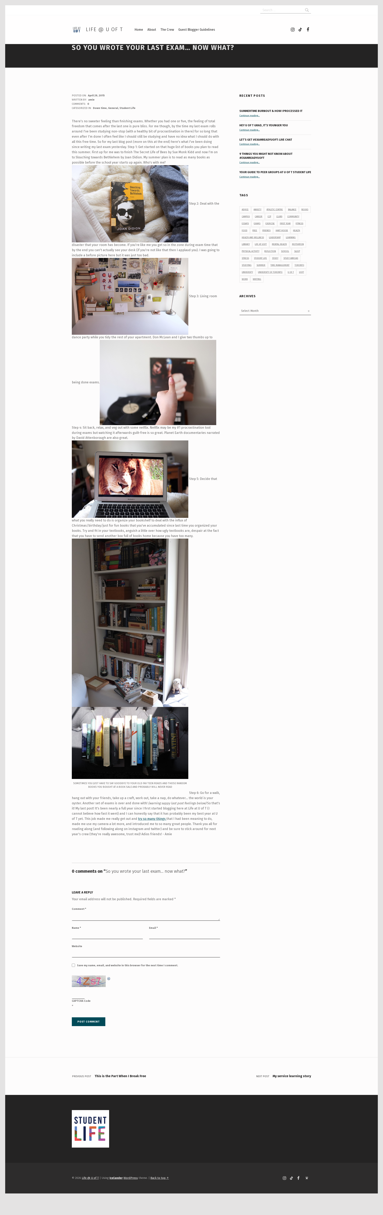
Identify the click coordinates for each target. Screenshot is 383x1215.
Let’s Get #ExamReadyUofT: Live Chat (265, 139)
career (258, 216)
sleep (297, 251)
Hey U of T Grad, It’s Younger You (263, 125)
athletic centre (275, 209)
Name (76, 927)
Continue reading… (249, 115)
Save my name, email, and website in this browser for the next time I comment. (127, 965)
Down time (100, 108)
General (113, 108)
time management (279, 265)
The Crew (167, 30)
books (304, 209)
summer (261, 265)
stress (245, 258)
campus (246, 216)
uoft (301, 272)
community (293, 216)
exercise (270, 223)
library (246, 244)
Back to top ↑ (159, 1178)
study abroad (290, 258)
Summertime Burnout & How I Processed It (270, 111)
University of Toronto (270, 272)
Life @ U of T (104, 29)
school (285, 251)
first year (285, 223)
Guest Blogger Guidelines (196, 30)
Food (244, 230)
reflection (270, 251)
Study (275, 258)
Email (153, 927)
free (254, 230)
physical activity (250, 251)
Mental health (279, 244)
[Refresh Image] (109, 978)
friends (266, 230)
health (296, 230)
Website (77, 946)
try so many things (152, 819)
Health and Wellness (253, 237)
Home (138, 30)
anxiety (257, 209)
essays (245, 223)
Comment (79, 908)
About (151, 30)
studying (247, 265)
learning (291, 237)
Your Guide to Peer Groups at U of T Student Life (275, 172)
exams (257, 223)
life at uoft (261, 244)
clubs (279, 216)
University (247, 272)
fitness (299, 223)
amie (91, 99)
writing (257, 279)
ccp (269, 216)
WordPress (130, 1178)
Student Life (127, 108)
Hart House (282, 230)
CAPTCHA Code (81, 1000)
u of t (291, 272)
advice (245, 209)
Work (245, 279)
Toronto (299, 265)
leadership (275, 237)
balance (292, 209)
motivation (298, 244)
